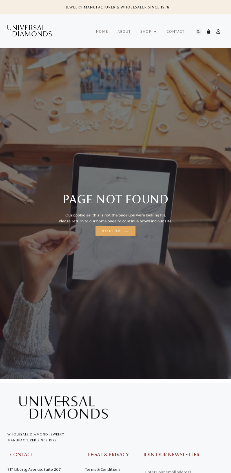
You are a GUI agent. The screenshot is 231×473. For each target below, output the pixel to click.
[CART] (206, 31)
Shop (145, 31)
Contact (175, 31)
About (124, 31)
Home (102, 31)
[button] (198, 31)
